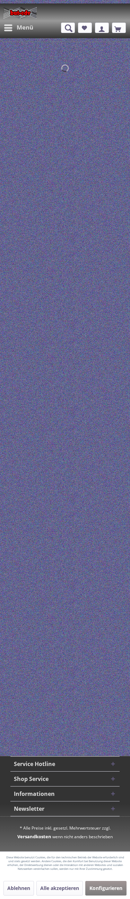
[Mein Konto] (102, 28)
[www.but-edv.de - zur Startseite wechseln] (20, 13)
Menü (25, 27)
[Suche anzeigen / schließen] (68, 28)
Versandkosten (34, 836)
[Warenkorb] (119, 28)
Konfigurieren (105, 888)
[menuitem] (18, 28)
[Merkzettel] (85, 28)
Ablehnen (18, 888)
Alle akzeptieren (59, 888)
